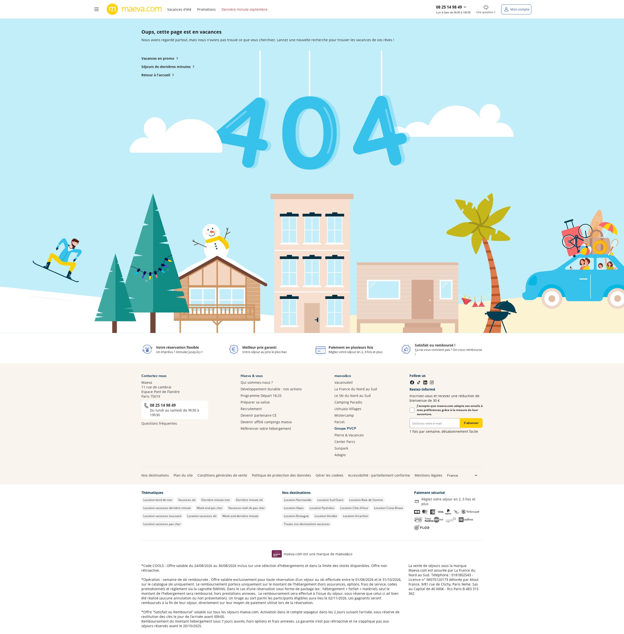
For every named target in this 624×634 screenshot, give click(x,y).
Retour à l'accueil (155, 75)
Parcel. (339, 422)
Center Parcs (344, 441)
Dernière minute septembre (244, 9)
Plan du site (183, 475)
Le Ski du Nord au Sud (352, 395)
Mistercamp (344, 415)
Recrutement (251, 408)
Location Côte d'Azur (354, 508)
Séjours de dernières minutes (166, 66)
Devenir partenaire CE (259, 415)
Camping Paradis (348, 402)
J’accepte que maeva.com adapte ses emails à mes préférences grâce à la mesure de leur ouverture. (450, 410)
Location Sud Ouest (330, 500)
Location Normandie (298, 500)
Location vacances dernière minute (167, 508)
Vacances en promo (157, 58)
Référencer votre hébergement (266, 428)
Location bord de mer (157, 500)
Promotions (206, 9)
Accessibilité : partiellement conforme (379, 475)
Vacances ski (186, 500)
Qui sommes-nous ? (257, 382)
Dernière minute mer (215, 500)
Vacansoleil (343, 382)
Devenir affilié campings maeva (266, 422)
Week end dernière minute (240, 516)
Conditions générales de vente (222, 475)
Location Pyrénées (322, 508)
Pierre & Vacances (349, 435)
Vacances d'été (179, 9)
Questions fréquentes (159, 423)
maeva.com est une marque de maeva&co (318, 554)
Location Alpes (294, 508)
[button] (96, 9)
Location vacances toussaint (162, 516)
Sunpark (341, 448)
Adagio (340, 454)
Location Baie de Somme (366, 500)
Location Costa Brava (388, 508)
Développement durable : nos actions (271, 389)
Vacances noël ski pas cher (246, 508)
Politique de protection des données (281, 475)
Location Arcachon (355, 516)
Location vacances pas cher (162, 524)
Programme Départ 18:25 (261, 395)
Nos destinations (155, 475)
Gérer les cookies (329, 475)
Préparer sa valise (255, 402)
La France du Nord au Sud (355, 389)
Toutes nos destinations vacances (307, 524)
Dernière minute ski (249, 500)
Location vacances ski (201, 516)
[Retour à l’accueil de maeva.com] (134, 9)
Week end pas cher (210, 508)
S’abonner (471, 423)
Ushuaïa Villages (347, 408)
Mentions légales (428, 475)
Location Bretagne (296, 516)
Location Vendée (326, 516)
